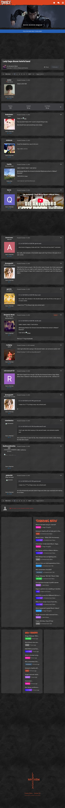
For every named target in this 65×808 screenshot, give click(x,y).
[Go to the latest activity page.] (54, 2)
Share (47, 67)
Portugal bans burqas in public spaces (47, 582)
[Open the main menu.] (63, 2)
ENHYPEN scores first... (32, 649)
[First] (3, 74)
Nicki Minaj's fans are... (32, 642)
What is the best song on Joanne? (46, 524)
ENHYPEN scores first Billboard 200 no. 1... (48, 595)
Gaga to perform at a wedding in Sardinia (48, 589)
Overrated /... (29, 681)
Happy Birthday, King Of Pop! (44, 621)
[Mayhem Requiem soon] (32, 17)
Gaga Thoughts (47, 527)
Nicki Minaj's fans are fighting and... (46, 557)
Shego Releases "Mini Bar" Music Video (47, 576)
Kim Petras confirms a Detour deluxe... (47, 550)
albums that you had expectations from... (48, 563)
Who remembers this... (32, 661)
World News (46, 585)
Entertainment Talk (48, 566)
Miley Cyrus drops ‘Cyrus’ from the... (47, 602)
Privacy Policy (28, 793)
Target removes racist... (32, 674)
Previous (7, 74)
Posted (23, 80)
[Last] (33, 74)
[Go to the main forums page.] (58, 2)
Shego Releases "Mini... (32, 636)
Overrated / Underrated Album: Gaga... (47, 544)
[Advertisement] (32, 45)
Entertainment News (47, 533)
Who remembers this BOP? (44, 569)
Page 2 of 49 (39, 74)
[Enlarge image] (24, 118)
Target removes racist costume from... (47, 614)
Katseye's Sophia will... (32, 668)
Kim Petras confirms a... (32, 687)
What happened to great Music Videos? (47, 608)
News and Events (23, 68)
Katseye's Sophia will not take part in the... (48, 531)
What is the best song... (32, 655)
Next (29, 74)
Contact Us (37, 793)
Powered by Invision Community (32, 795)
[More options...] (61, 80)
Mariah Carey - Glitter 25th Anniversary (47, 537)
